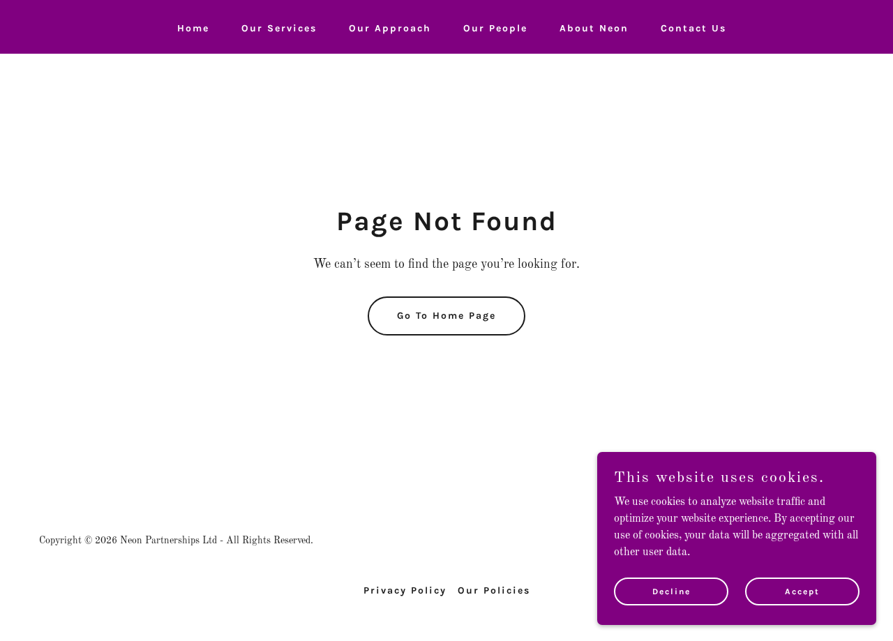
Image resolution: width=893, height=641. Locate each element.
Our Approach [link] (390, 28)
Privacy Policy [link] (404, 590)
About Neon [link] (594, 28)
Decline (671, 591)
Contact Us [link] (693, 28)
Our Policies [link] (494, 590)
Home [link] (193, 28)
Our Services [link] (279, 28)
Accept (802, 591)
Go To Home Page (446, 316)
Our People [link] (495, 28)
